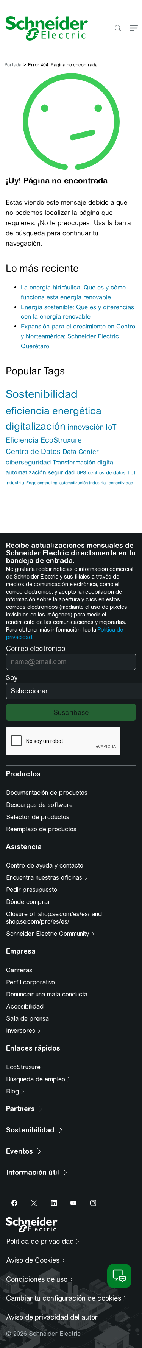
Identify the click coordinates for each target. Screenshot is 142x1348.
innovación (85, 426)
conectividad (121, 482)
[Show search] (117, 28)
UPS (81, 472)
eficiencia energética (53, 410)
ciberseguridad (28, 462)
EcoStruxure (61, 440)
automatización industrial (83, 482)
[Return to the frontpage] (44, 28)
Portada (13, 64)
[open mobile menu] (134, 28)
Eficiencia (22, 440)
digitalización (36, 426)
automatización (26, 472)
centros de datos (107, 472)
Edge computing (42, 482)
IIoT (132, 472)
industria (15, 482)
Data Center (80, 451)
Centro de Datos (33, 451)
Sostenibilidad (42, 394)
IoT (111, 426)
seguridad (61, 472)
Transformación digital (84, 462)
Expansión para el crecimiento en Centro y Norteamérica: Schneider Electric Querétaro (78, 336)
